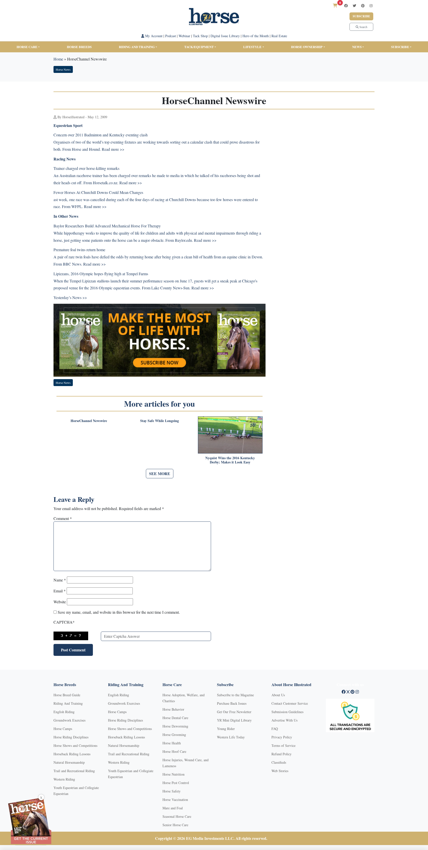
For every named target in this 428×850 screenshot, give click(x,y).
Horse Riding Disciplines (71, 737)
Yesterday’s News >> (70, 297)
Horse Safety (171, 791)
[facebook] (346, 5)
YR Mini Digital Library (234, 720)
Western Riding (64, 779)
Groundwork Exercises (69, 720)
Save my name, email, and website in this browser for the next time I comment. (119, 612)
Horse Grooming (174, 734)
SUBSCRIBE (400, 46)
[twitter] (354, 5)
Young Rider (226, 728)
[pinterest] (363, 5)
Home (58, 58)
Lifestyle (252, 46)
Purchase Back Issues (231, 703)
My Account (153, 35)
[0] (335, 5)
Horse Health (171, 743)
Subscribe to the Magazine (235, 695)
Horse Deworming (175, 726)
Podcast (170, 35)
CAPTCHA (64, 622)
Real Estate (279, 35)
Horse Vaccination (175, 799)
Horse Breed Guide (67, 695)
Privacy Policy (281, 737)
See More (159, 473)
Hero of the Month (255, 35)
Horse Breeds (79, 46)
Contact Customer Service (289, 703)
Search (363, 27)
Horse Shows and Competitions (75, 745)
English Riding (64, 711)
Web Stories (279, 770)
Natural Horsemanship (69, 762)
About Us (278, 695)
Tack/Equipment (199, 46)
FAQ (274, 728)
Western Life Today (231, 737)
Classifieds (278, 762)
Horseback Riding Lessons (72, 754)
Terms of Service (283, 745)
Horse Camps (63, 728)
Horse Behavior (173, 709)
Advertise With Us (284, 720)
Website (60, 601)
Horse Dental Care (175, 717)
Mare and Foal (172, 808)
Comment (63, 518)
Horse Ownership (306, 46)
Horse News (63, 69)
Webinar (184, 35)
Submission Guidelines (287, 711)
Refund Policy (281, 754)
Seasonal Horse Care (176, 816)
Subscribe (361, 16)
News (357, 46)
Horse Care (27, 46)
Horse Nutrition (173, 774)
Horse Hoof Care (174, 751)
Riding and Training (137, 46)
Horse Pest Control (175, 782)
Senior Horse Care (175, 824)
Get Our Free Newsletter (234, 711)
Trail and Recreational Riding (74, 770)
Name (60, 579)
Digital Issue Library (225, 35)
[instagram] (371, 5)
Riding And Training (68, 703)
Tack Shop (200, 35)
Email (60, 590)
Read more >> (113, 149)
